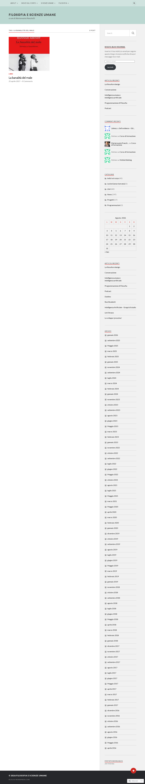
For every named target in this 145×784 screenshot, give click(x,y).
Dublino (108, 296)
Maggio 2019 (112, 566)
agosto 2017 (112, 667)
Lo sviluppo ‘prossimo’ (113, 318)
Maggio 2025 (112, 346)
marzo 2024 (112, 383)
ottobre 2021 (112, 480)
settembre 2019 (113, 544)
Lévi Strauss (109, 313)
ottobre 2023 (112, 405)
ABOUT (13, 3)
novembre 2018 (113, 587)
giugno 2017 (112, 678)
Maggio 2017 (112, 684)
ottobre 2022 (112, 453)
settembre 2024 (113, 372)
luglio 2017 (111, 673)
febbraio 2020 (113, 523)
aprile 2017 (111, 689)
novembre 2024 (113, 367)
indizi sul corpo (113, 178)
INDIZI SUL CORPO (28, 3)
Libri (11, 74)
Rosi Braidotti (110, 302)
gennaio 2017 (112, 705)
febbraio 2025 (113, 356)
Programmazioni (113, 205)
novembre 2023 (113, 399)
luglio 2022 (111, 464)
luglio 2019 (111, 555)
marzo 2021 (112, 501)
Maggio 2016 (112, 743)
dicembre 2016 (113, 710)
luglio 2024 (111, 378)
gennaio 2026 (112, 335)
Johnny (114, 128)
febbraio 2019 (113, 576)
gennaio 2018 (112, 641)
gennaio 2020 (112, 528)
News (109, 194)
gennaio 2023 (112, 442)
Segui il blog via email (115, 47)
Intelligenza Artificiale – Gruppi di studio (120, 307)
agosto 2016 (112, 732)
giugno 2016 (112, 737)
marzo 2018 (112, 630)
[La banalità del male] (29, 54)
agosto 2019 (112, 549)
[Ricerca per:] (120, 33)
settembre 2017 (113, 662)
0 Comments (27, 81)
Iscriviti (110, 67)
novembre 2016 (113, 716)
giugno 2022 (112, 469)
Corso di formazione (127, 136)
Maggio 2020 (112, 507)
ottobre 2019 (112, 539)
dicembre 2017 (113, 646)
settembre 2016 (113, 726)
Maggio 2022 (112, 474)
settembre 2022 (113, 458)
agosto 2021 (112, 485)
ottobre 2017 (112, 657)
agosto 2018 (112, 603)
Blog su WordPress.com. (19, 779)
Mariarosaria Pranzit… (120, 143)
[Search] (134, 3)
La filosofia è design (112, 84)
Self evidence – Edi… (127, 128)
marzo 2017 (112, 694)
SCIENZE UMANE (47, 3)
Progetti (110, 200)
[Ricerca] (132, 33)
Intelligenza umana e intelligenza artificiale (113, 96)
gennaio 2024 (112, 394)
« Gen (107, 252)
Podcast (108, 108)
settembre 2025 (113, 340)
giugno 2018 (112, 614)
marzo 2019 (112, 571)
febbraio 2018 (113, 635)
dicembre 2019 (113, 533)
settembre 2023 (113, 410)
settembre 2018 (113, 598)
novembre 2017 (113, 651)
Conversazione (110, 90)
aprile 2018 (111, 625)
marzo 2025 (112, 351)
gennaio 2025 (112, 362)
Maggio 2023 (112, 426)
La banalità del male (20, 77)
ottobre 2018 (112, 592)
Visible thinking (126, 160)
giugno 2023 (112, 421)
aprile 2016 (111, 748)
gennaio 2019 (112, 582)
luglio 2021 (111, 490)
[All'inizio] (133, 770)
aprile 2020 (111, 512)
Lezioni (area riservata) (116, 184)
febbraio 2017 (113, 700)
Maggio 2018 (112, 619)
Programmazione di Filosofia (116, 103)
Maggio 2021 (112, 496)
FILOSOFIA (63, 3)
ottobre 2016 (112, 721)
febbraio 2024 (113, 389)
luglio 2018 (111, 608)
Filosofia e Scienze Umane (32, 14)
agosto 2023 (112, 415)
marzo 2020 (112, 517)
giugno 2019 (112, 560)
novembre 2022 (113, 448)
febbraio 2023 (113, 437)
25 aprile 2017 (14, 81)
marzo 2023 (112, 431)
